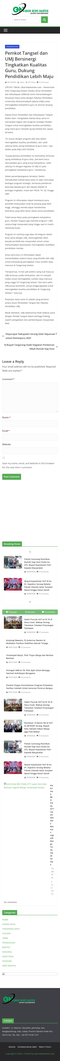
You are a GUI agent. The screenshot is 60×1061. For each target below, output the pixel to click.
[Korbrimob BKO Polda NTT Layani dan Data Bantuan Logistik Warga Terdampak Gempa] (26, 797)
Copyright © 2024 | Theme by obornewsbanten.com (30, 1053)
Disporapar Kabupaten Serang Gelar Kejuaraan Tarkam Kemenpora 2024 (31, 336)
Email (6, 430)
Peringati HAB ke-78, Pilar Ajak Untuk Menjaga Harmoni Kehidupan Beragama (28, 672)
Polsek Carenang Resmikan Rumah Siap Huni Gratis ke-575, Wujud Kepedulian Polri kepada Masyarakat (37, 563)
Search (44, 19)
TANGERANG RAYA (12, 47)
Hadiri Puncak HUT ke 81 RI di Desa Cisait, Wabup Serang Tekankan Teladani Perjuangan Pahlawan (39, 623)
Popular (13, 612)
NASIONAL (7, 952)
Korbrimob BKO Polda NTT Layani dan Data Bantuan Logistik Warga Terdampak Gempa (52, 825)
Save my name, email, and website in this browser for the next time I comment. (28, 465)
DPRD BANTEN (9, 965)
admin (22, 82)
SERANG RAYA (8, 924)
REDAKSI (12, 1047)
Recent (31, 612)
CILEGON (6, 933)
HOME (5, 919)
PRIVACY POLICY (45, 1047)
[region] (30, 512)
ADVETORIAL (8, 956)
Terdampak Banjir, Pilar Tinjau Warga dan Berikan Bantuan (29, 656)
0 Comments (44, 82)
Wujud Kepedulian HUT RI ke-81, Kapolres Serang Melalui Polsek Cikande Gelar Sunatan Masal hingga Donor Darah (38, 585)
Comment (8, 379)
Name (6, 417)
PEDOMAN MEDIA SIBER (27, 1047)
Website (6, 444)
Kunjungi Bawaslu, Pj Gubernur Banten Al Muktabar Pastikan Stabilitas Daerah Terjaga (27, 642)
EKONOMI (7, 961)
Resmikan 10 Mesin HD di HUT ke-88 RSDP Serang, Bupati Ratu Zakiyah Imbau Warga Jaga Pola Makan (38, 727)
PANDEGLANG (8, 942)
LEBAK (5, 938)
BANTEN (6, 947)
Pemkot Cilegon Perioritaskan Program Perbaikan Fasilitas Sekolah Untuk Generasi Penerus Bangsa (29, 686)
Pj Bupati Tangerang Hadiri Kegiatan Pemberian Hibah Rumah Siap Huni (29, 346)
